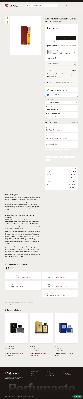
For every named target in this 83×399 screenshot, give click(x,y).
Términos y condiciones (51, 378)
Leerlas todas (75, 122)
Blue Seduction (59, 347)
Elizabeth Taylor (20, 13)
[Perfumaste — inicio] (11, 5)
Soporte (32, 380)
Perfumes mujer (21, 10)
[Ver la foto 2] (7, 22)
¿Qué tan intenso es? (51, 116)
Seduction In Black (10, 347)
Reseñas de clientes (50, 375)
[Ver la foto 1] (7, 18)
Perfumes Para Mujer (12, 13)
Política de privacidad (51, 380)
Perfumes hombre (10, 10)
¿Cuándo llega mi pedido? (52, 109)
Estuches (30, 10)
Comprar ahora (66, 38)
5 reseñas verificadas (56, 21)
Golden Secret (34, 347)
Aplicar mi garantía (35, 378)
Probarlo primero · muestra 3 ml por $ (61, 41)
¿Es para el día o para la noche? (53, 113)
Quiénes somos (49, 373)
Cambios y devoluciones (36, 375)
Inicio (6, 13)
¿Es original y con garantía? (52, 102)
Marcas (50, 10)
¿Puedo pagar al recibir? (52, 106)
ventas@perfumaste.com (67, 376)
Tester (37, 10)
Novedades (58, 10)
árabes (44, 10)
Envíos (32, 373)
